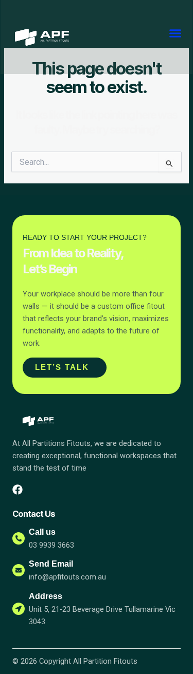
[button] (175, 33)
